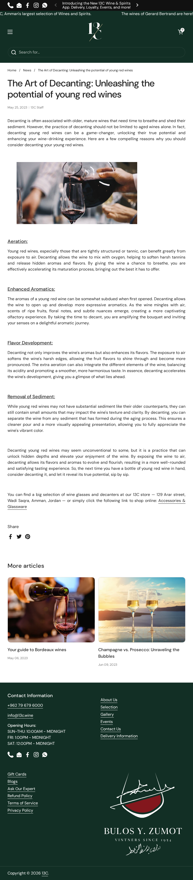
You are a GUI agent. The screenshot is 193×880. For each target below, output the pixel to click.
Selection (109, 707)
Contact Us (111, 729)
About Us (109, 699)
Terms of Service (23, 803)
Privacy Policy (20, 810)
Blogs (13, 781)
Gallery (107, 714)
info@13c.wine (20, 715)
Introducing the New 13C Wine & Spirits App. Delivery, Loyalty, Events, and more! (96, 5)
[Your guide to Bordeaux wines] (51, 610)
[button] (180, 32)
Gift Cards (17, 774)
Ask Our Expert (21, 788)
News (27, 70)
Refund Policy (20, 795)
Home (12, 70)
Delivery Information (119, 736)
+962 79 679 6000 (25, 705)
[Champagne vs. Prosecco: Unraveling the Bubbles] (142, 610)
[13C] (95, 32)
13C (45, 873)
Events (107, 721)
